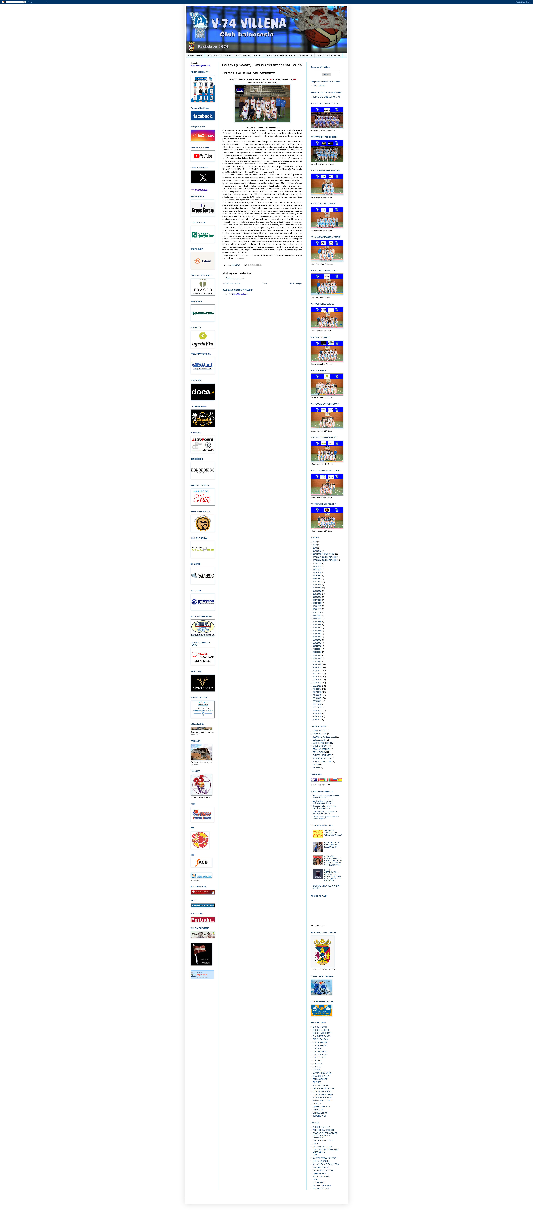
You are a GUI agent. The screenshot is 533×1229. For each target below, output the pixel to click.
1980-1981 (317, 579)
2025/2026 (317, 716)
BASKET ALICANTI (321, 1030)
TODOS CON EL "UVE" (322, 761)
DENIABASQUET (320, 1079)
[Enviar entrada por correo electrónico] (245, 265)
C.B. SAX (317, 1067)
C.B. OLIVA (317, 1064)
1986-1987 (317, 597)
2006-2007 (317, 658)
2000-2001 (317, 640)
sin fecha (316, 768)
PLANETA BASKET (321, 1173)
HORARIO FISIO (320, 734)
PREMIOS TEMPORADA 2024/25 (280, 55)
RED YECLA (318, 1110)
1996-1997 (317, 628)
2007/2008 (317, 661)
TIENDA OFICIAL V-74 (322, 758)
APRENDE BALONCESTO (324, 1130)
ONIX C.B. (317, 1104)
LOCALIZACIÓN (319, 740)
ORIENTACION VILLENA (323, 1170)
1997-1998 (317, 631)
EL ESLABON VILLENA (322, 1147)
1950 (315, 542)
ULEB (315, 1179)
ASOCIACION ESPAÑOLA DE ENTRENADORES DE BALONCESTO (325, 1135)
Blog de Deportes (202, 977)
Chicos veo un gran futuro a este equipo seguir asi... (326, 818)
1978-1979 (317, 572)
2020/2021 (317, 701)
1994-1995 (317, 622)
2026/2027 (317, 720)
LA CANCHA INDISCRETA (323, 1088)
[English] (313, 780)
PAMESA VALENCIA (321, 1107)
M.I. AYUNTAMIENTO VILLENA (326, 1164)
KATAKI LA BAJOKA (321, 1161)
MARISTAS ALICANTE (322, 1097)
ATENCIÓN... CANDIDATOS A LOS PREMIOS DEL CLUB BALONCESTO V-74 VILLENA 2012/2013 (333, 860)
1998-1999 (317, 634)
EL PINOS (317, 1082)
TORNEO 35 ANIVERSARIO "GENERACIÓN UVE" (333, 833)
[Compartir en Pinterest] (260, 265)
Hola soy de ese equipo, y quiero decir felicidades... (326, 797)
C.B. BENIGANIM (320, 1045)
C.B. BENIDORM (320, 1042)
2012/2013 (317, 677)
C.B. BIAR (317, 1048)
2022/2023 (317, 707)
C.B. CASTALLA (319, 1058)
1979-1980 (317, 575)
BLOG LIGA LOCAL (321, 1039)
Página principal (195, 55)
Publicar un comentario (235, 278)
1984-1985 (317, 591)
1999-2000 (317, 637)
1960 (315, 545)
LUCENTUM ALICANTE (322, 1091)
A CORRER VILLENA (321, 1127)
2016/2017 (317, 689)
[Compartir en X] (255, 265)
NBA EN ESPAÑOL (321, 1167)
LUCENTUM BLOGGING (323, 1094)
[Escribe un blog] (252, 265)
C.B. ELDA (317, 1061)
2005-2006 (317, 655)
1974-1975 (317, 551)
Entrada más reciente (231, 283)
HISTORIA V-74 (305, 55)
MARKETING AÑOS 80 (322, 743)
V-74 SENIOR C (319, 1183)
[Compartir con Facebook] (257, 265)
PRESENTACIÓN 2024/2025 (248, 55)
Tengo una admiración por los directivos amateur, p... (324, 807)
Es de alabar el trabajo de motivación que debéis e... (323, 802)
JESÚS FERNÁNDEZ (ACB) (324, 737)
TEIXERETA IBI (319, 1116)
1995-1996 (317, 625)
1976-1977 (317, 566)
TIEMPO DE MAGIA (321, 1176)
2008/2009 (317, 664)
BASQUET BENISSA (321, 1036)
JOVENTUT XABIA (321, 1085)
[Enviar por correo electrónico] (249, 265)
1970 (315, 548)
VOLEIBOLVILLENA (321, 1189)
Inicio (264, 283)
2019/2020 (317, 698)
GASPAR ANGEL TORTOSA (324, 1158)
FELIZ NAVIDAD (319, 731)
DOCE (315, 1144)
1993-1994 (317, 618)
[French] (317, 780)
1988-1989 (317, 603)
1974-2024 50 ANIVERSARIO (325, 560)
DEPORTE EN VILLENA (323, 1140)
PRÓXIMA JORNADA (321, 749)
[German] (322, 780)
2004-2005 (317, 652)
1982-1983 (317, 585)
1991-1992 (317, 612)
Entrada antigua (295, 283)
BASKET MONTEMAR (322, 1033)
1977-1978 (317, 569)
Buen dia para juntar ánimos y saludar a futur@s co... (325, 812)
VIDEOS (316, 764)
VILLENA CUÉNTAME (322, 1186)
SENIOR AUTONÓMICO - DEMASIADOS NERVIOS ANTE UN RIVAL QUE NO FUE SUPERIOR (332, 875)
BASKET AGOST (320, 1027)
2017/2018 (317, 692)
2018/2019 (317, 695)
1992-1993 (317, 615)
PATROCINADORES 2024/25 (219, 55)
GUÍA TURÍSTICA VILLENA (328, 55)
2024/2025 (317, 713)
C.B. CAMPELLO (320, 1055)
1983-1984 (317, 588)
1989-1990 (317, 606)
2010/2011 (317, 671)
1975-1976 (317, 563)
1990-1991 (317, 609)
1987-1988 (317, 600)
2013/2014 (317, 680)
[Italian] (326, 780)
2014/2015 (317, 683)
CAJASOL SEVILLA (321, 1076)
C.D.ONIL (317, 1070)
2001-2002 (317, 643)
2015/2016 (236, 265)
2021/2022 (317, 704)
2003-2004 (317, 649)
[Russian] (335, 780)
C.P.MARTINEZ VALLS (322, 1073)
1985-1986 (317, 594)
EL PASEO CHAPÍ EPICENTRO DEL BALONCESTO (331, 845)
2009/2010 (317, 667)
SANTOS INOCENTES (322, 755)
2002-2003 (317, 646)
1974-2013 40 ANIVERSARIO (325, 557)
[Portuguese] (330, 780)
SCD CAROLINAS (320, 1113)
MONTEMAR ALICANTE (323, 1101)
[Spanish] (339, 780)
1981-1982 (317, 582)
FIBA (315, 1155)
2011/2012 (317, 674)
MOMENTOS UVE (320, 746)
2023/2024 (317, 710)
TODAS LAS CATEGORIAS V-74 (326, 97)
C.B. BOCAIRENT (320, 1052)
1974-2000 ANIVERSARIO (323, 554)
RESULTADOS (319, 86)
